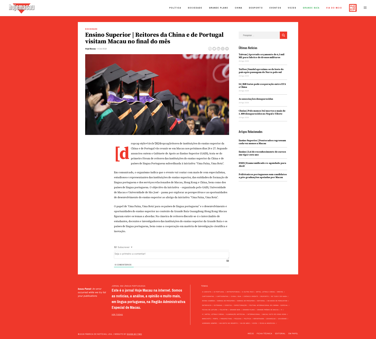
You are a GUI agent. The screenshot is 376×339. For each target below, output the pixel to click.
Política (175, 7)
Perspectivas (226, 318)
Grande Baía (311, 7)
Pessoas (238, 318)
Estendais (218, 305)
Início (251, 333)
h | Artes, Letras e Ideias (213, 314)
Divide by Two (134, 334)
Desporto (256, 7)
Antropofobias (233, 292)
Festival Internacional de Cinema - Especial (268, 305)
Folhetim (224, 310)
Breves (280, 292)
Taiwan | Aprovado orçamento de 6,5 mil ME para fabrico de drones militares (261, 56)
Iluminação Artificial (235, 314)
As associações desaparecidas (256, 98)
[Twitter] (214, 49)
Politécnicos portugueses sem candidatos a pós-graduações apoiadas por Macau (263, 176)
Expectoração (240, 305)
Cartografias (208, 296)
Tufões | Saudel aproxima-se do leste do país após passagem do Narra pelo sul (261, 71)
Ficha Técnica (264, 333)
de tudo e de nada (279, 296)
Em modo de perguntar (277, 301)
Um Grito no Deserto (228, 323)
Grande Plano (218, 7)
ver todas (117, 314)
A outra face (248, 292)
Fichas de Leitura (209, 310)
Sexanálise (271, 318)
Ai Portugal (219, 292)
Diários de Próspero (226, 301)
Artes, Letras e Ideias (265, 292)
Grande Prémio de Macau (268, 310)
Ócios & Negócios (267, 323)
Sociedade (195, 7)
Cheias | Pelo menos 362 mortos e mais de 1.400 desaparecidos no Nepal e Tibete (262, 112)
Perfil (215, 318)
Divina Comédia (208, 301)
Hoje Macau (90, 48)
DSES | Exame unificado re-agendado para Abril (262, 165)
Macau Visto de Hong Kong (274, 314)
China (238, 7)
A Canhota (206, 292)
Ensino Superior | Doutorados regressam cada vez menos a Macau (262, 142)
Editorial (261, 301)
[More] (227, 49)
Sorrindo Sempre (209, 323)
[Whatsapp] (223, 49)
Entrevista (207, 305)
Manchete (206, 318)
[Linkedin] (218, 49)
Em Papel (293, 333)
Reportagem (259, 318)
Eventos (275, 7)
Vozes (292, 7)
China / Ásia (236, 296)
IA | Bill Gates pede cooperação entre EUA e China (262, 86)
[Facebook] (210, 49)
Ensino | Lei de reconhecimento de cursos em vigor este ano (262, 153)
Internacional (253, 314)
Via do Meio (334, 7)
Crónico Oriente (251, 296)
